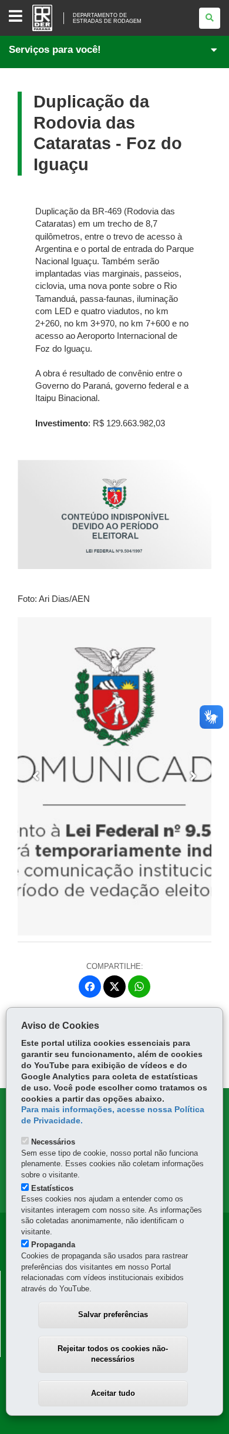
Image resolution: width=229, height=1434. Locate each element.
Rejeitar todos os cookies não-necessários (113, 1354)
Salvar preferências (113, 1314)
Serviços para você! (55, 49)
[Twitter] (114, 986)
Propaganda (53, 1244)
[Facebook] (89, 986)
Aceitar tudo (113, 1393)
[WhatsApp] (139, 986)
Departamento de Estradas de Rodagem (107, 18)
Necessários (53, 1141)
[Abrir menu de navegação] (15, 16)
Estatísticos (52, 1188)
